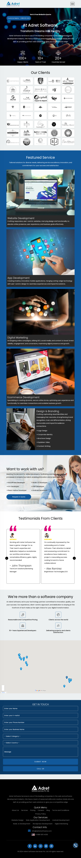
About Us (15, 810)
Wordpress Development (42, 824)
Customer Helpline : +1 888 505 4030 (19, 18)
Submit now (40, 761)
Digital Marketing (61, 824)
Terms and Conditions (60, 810)
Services (24, 810)
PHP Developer (38, 486)
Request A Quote (18, 497)
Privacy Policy (40, 814)
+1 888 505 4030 (41, 834)
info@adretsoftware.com (42, 831)
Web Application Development (38, 820)
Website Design (17, 820)
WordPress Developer (16, 482)
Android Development (61, 820)
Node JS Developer (40, 482)
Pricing (32, 810)
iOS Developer (13, 486)
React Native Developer (17, 490)
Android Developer (40, 490)
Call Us (40, 769)
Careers (41, 810)
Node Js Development (21, 824)
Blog (48, 810)
